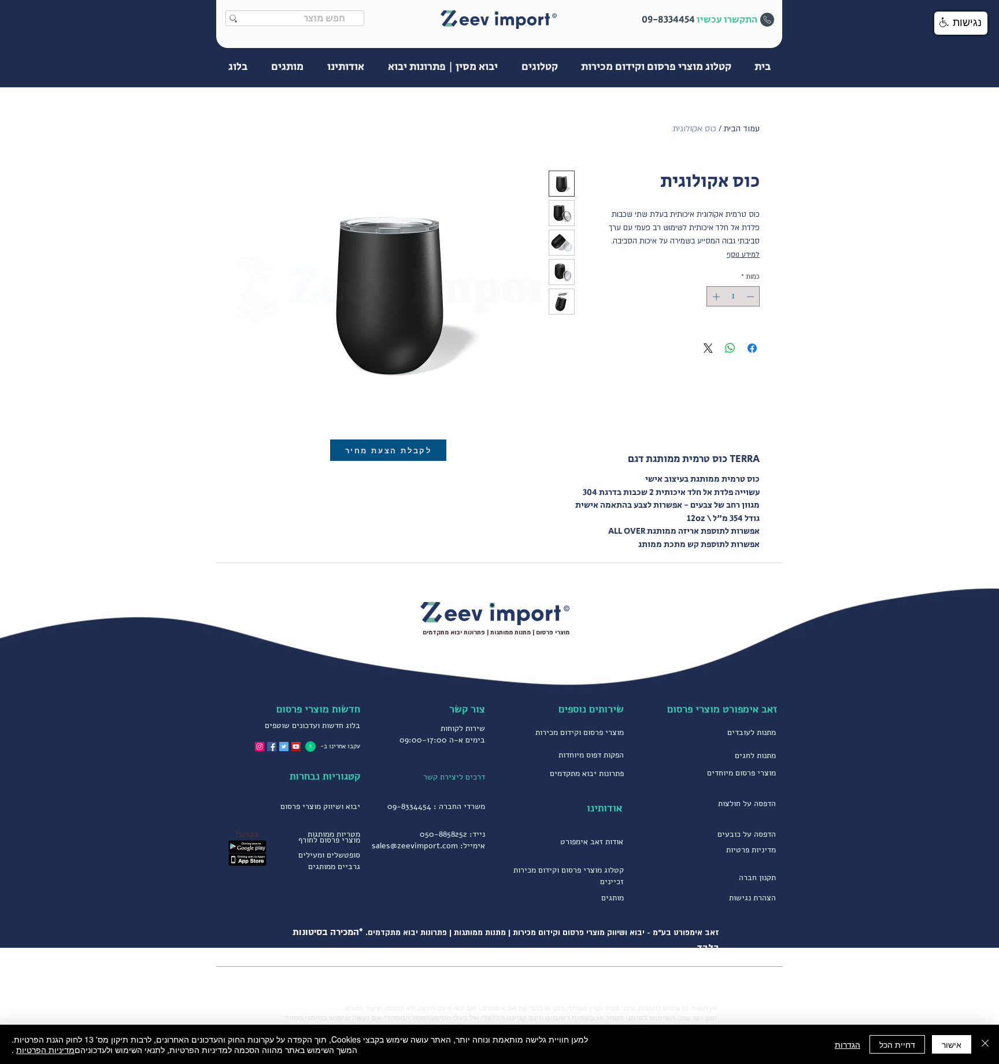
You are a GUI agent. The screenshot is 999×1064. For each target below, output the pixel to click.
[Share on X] (708, 348)
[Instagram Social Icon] (259, 746)
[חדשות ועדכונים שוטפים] (310, 746)
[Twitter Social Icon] (283, 746)
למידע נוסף (743, 254)
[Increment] (715, 296)
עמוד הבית (742, 128)
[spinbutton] (733, 296)
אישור (951, 1044)
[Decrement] (751, 296)
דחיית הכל (897, 1044)
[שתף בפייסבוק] (752, 348)
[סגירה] (985, 1044)
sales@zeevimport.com (415, 845)
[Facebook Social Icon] (271, 746)
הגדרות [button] (847, 1044)
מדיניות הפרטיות (45, 1049)
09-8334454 (409, 806)
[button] (960, 23)
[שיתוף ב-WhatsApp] (730, 348)
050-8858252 (443, 834)
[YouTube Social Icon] (296, 746)
